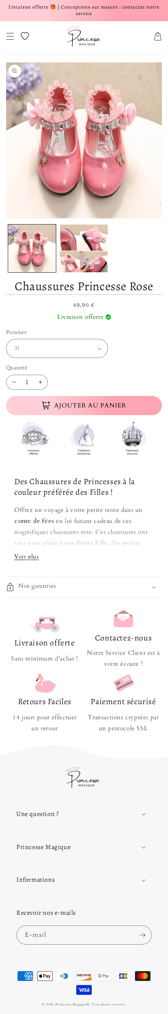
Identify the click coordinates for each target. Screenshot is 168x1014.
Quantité (16, 367)
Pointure (16, 332)
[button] (10, 36)
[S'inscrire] (142, 935)
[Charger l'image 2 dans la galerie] (84, 248)
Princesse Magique (70, 1004)
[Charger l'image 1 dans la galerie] (32, 248)
